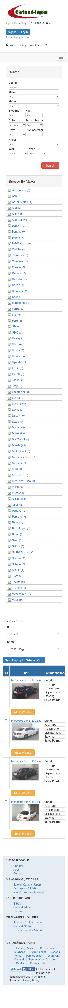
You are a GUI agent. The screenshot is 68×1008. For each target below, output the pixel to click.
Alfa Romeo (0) (20, 190)
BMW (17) (17, 237)
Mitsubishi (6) (19, 475)
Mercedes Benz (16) (23, 457)
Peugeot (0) (18, 510)
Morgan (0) (18, 493)
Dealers (21, 963)
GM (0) (16, 326)
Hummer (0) (19, 356)
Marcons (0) (19, 427)
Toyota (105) (19, 582)
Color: (13, 120)
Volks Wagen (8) (21, 593)
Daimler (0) (18, 285)
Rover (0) (17, 534)
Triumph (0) (18, 588)
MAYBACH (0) (20, 439)
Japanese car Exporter (42, 959)
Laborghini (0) (20, 392)
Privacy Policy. (31, 980)
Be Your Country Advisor (28, 930)
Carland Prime (22, 907)
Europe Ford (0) (21, 303)
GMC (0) (16, 332)
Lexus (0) (17, 409)
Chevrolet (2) (19, 261)
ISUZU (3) (17, 374)
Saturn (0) (17, 546)
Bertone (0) (18, 231)
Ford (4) (16, 320)
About (16, 869)
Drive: (12, 130)
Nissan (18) (18, 498)
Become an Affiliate (24, 888)
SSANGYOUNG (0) (23, 552)
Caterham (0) (19, 255)
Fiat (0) (16, 314)
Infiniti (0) (17, 368)
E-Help (17, 903)
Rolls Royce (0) (20, 528)
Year (11, 149)
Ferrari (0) (17, 308)
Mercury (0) (18, 463)
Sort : (10, 627)
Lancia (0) (17, 397)
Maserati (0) (19, 433)
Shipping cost (38, 952)
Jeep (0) (16, 386)
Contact (18, 873)
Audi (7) (16, 208)
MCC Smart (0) (20, 451)
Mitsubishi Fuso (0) (23, 481)
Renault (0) (18, 522)
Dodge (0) (17, 297)
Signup (12, 32)
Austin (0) (17, 213)
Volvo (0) (17, 600)
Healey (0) (18, 338)
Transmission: (35, 120)
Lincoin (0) (18, 415)
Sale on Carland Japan (27, 884)
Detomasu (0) (20, 291)
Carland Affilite (22, 926)
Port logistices (34, 955)
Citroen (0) (18, 267)
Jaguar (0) (18, 380)
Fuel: (29, 110)
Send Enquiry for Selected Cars (24, 660)
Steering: (14, 110)
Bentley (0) (18, 225)
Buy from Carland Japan (27, 922)
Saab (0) (16, 540)
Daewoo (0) (18, 273)
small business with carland (29, 892)
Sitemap (18, 911)
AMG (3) (16, 196)
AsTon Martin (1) (21, 202)
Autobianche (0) (21, 220)
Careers (18, 866)
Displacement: (35, 130)
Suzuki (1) (17, 570)
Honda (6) (17, 350)
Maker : (13, 92)
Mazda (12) (18, 445)
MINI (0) (16, 469)
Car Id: (13, 83)
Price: (12, 139)
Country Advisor (26, 948)
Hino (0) (16, 344)
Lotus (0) (17, 421)
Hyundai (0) (18, 362)
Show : (11, 642)
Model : (13, 101)
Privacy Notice (38, 963)
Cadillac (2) (18, 249)
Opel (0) (16, 504)
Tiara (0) (16, 576)
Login (24, 32)
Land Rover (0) (20, 404)
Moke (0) (17, 487)
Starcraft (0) (18, 558)
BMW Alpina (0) (21, 243)
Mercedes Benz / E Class (26, 680)
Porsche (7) (18, 516)
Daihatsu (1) (19, 279)
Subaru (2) (18, 564)
